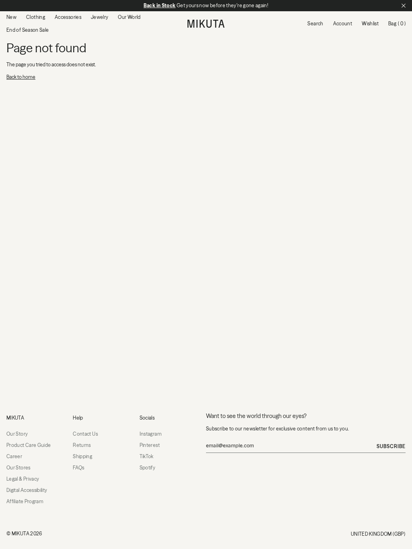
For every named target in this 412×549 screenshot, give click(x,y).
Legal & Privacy (22, 479)
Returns (82, 445)
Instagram (151, 434)
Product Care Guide (28, 445)
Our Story (17, 434)
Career (14, 456)
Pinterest (150, 445)
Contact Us (85, 434)
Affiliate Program (24, 501)
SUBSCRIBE (391, 446)
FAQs (78, 468)
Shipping (82, 456)
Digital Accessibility (26, 490)
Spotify (148, 468)
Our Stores (18, 468)
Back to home (20, 77)
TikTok (147, 456)
